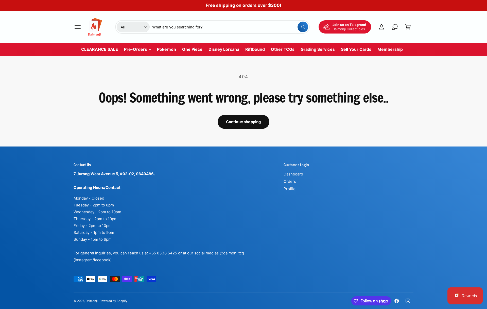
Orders (290, 181)
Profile (289, 188)
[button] (77, 27)
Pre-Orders (135, 49)
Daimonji (92, 301)
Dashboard (293, 174)
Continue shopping (243, 121)
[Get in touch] (394, 27)
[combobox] (230, 27)
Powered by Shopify (113, 301)
